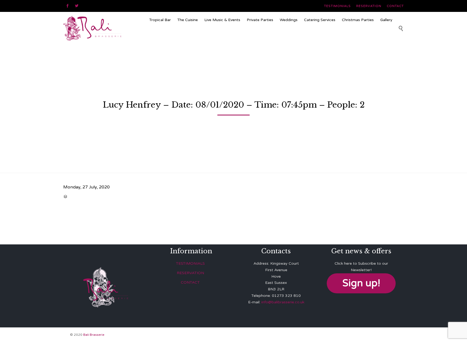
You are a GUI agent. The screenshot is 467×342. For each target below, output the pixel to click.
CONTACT (190, 282)
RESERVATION (190, 273)
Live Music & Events (222, 20)
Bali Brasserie (93, 335)
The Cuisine (187, 20)
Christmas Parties (358, 20)
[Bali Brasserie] (104, 28)
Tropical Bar (160, 20)
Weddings (289, 20)
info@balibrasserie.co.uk (282, 302)
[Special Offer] (271, 36)
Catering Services (319, 20)
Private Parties (260, 20)
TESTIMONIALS (190, 263)
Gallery (386, 20)
